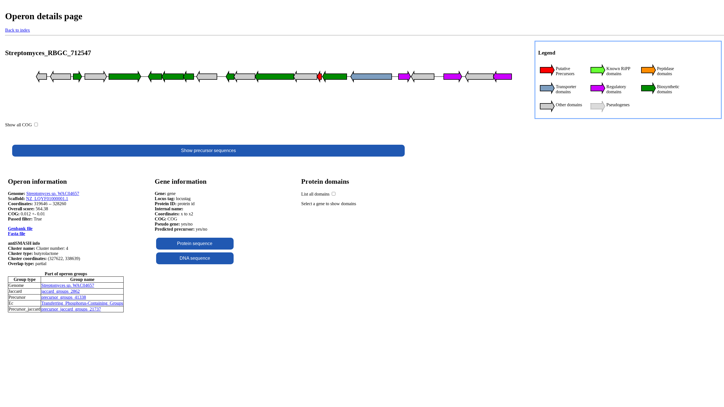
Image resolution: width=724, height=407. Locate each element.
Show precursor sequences (208, 150)
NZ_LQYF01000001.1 (47, 198)
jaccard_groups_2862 (60, 291)
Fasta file (16, 233)
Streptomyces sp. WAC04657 (52, 193)
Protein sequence (194, 243)
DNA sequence (195, 258)
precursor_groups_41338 (63, 297)
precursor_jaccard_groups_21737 (71, 309)
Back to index (17, 30)
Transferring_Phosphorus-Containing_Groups (82, 303)
